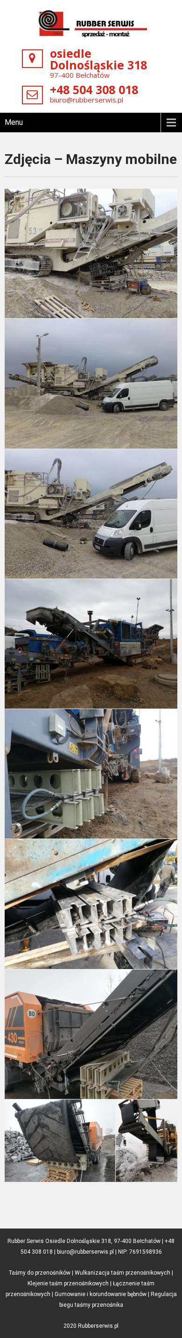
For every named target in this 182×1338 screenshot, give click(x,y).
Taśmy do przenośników (39, 1273)
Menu (14, 122)
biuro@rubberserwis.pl (86, 99)
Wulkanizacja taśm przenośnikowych (122, 1273)
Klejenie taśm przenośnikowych (68, 1283)
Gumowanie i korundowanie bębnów (101, 1294)
